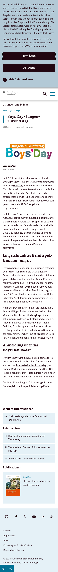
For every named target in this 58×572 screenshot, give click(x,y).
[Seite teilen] (10, 568)
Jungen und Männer (17, 104)
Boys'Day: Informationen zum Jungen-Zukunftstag (27, 437)
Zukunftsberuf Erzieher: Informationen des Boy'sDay (29, 449)
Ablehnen (29, 67)
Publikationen (12, 467)
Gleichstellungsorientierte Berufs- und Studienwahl (28, 418)
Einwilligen (29, 55)
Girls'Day (18, 185)
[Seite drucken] (3, 568)
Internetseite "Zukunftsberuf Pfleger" (26, 458)
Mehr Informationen (20, 79)
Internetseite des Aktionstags (32, 365)
